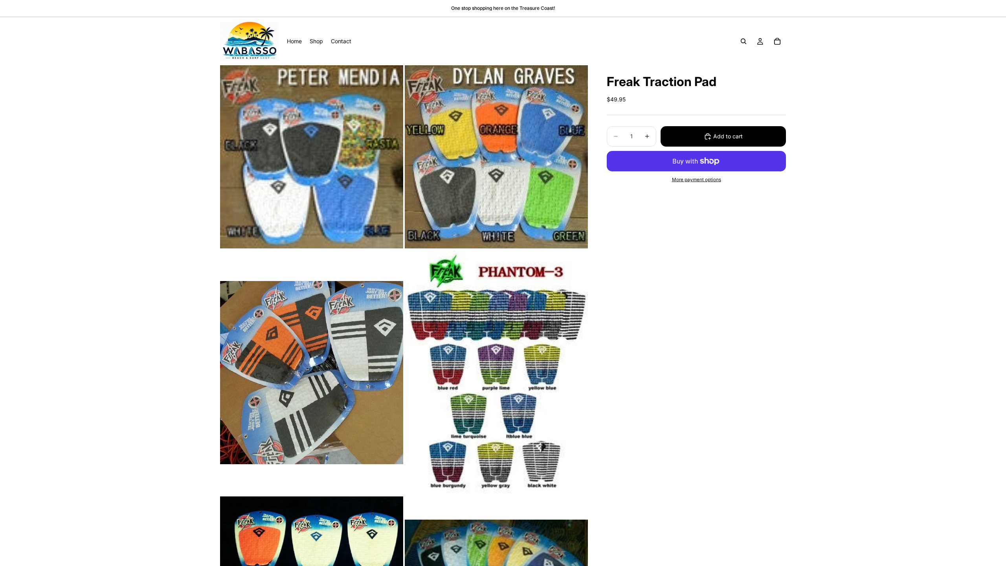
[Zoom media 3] (311, 372)
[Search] (743, 41)
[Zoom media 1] (311, 156)
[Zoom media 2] (496, 156)
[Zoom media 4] (496, 372)
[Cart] (777, 41)
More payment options (696, 179)
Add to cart (728, 136)
